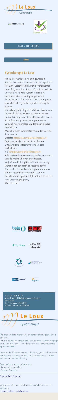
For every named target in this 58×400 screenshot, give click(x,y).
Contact (36, 298)
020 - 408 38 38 (28, 46)
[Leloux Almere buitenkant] (41, 194)
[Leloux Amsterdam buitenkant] (17, 194)
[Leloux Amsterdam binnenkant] (17, 208)
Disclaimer (9, 300)
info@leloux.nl (25, 298)
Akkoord (4, 376)
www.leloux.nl (11, 298)
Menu (26, 59)
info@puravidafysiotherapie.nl (25, 151)
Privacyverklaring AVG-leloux (14, 391)
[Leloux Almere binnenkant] (41, 208)
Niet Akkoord (14, 376)
